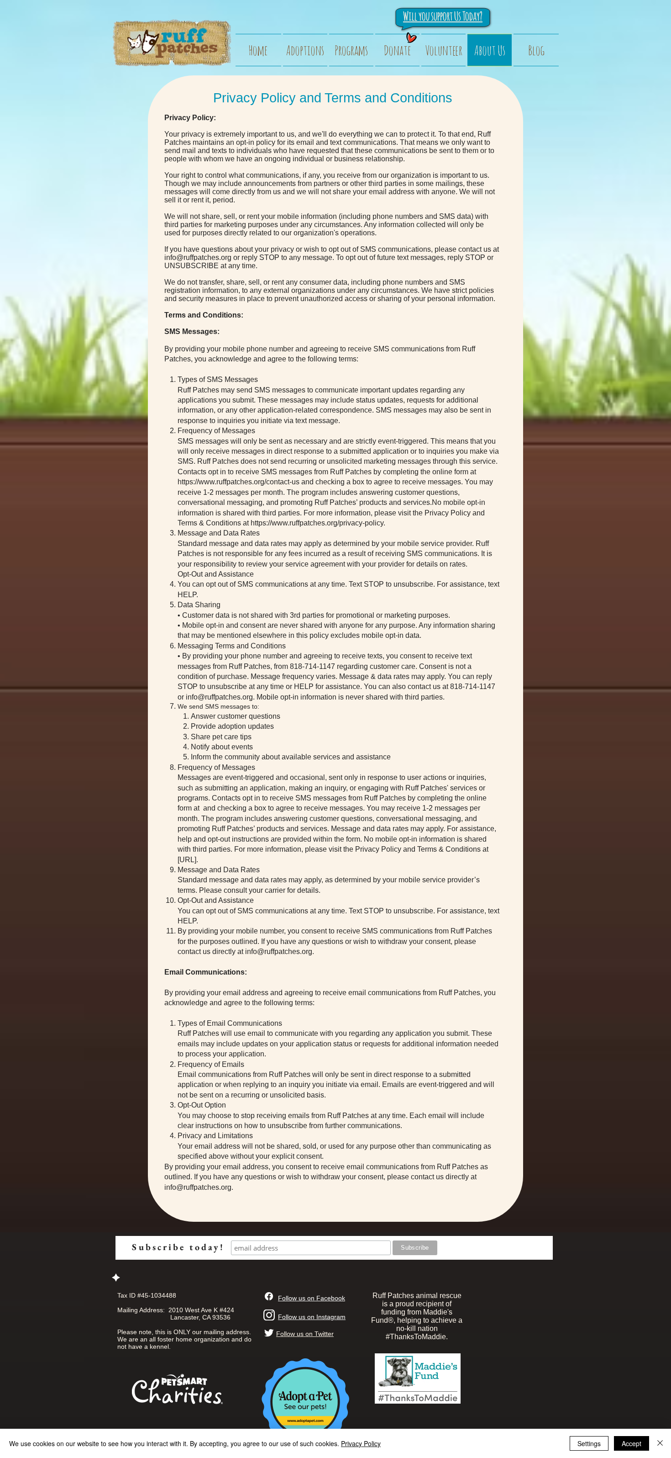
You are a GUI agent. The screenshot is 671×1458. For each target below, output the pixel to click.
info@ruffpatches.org (197, 257)
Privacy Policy (361, 1443)
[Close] (660, 1443)
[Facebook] (268, 1296)
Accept (631, 1443)
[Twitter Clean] (268, 1332)
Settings (589, 1443)
